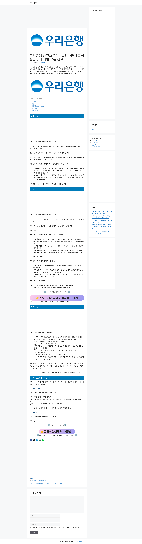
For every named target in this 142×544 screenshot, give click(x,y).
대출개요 (33, 101)
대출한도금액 (37, 108)
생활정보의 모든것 (97, 146)
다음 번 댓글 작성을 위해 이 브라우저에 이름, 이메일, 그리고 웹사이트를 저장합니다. (55, 527)
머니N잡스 (95, 144)
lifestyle (33, 2)
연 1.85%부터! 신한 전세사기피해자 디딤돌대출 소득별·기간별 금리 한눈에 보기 (102, 226)
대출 (32, 478)
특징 (33, 103)
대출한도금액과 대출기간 (38, 107)
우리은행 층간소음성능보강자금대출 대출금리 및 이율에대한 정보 (46, 483)
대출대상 (34, 105)
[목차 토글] (45, 99)
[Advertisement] (57, 17)
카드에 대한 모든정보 (98, 142)
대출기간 (36, 110)
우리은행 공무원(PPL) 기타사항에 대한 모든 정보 (42, 482)
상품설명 (36, 480)
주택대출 (45, 480)
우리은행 (41, 480)
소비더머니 (95, 140)
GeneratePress (78, 541)
